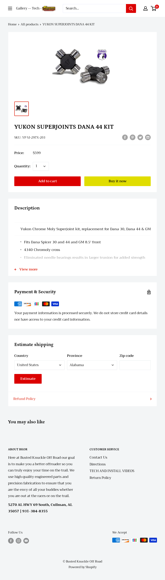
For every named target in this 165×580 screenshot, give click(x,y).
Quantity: (22, 166)
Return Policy (100, 478)
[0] (153, 8)
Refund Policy (24, 399)
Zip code (127, 356)
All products (29, 24)
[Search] (131, 8)
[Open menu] (10, 8)
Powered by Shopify (83, 567)
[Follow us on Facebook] (11, 541)
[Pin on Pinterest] (132, 137)
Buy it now (118, 181)
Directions (98, 464)
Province (74, 356)
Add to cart (47, 181)
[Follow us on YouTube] (26, 541)
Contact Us (98, 457)
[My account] (145, 8)
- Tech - (36, 8)
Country (21, 356)
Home (12, 24)
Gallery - (23, 8)
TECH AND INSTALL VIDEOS (112, 471)
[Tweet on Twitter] (140, 137)
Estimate (28, 379)
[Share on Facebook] (125, 137)
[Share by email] (148, 137)
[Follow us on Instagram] (18, 541)
